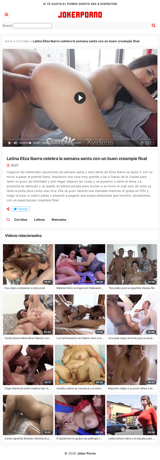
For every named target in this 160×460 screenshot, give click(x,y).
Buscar (8, 25)
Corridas (22, 41)
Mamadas (59, 219)
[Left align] (6, 15)
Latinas (39, 219)
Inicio (9, 41)
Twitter (22, 209)
